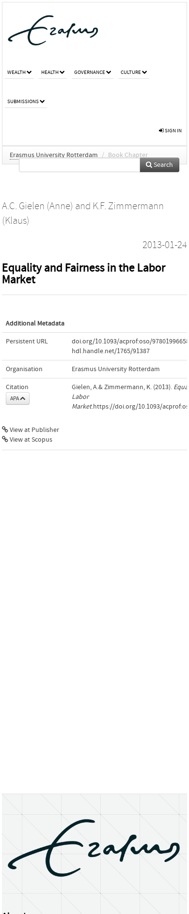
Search (162, 165)
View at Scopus (30, 440)
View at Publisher (33, 430)
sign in (173, 130)
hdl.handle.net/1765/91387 (111, 351)
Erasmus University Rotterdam (54, 155)
